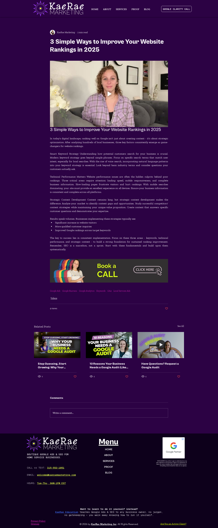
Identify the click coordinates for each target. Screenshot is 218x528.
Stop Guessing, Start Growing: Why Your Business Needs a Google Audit (55, 365)
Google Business (69, 291)
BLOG (108, 472)
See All (180, 326)
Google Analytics (86, 291)
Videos (54, 298)
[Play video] (109, 94)
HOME (108, 449)
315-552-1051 (55, 467)
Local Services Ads (121, 291)
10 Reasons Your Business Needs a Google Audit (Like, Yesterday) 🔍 (108, 365)
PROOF (108, 467)
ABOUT (108, 455)
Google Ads (55, 291)
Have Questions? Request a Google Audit (160, 365)
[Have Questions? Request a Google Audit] (161, 345)
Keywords (100, 291)
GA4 (109, 291)
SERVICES (108, 461)
